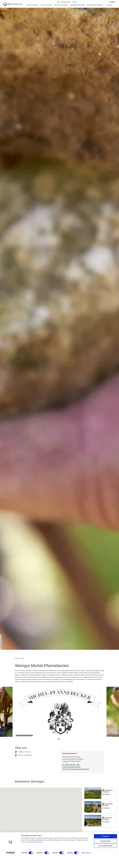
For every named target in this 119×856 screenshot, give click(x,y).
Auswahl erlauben (105, 841)
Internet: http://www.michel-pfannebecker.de (75, 769)
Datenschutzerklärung (36, 842)
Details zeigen (86, 852)
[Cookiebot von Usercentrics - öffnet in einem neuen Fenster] (10, 853)
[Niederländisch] (114, 2)
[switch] (47, 852)
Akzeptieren (105, 836)
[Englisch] (112, 2)
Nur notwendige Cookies (106, 845)
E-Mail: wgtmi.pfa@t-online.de (71, 767)
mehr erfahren (100, 793)
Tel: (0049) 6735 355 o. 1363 (70, 764)
